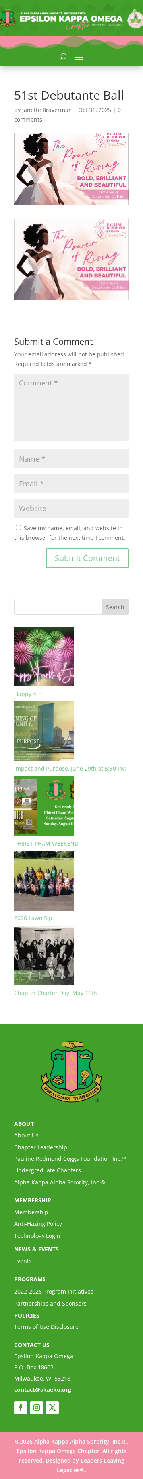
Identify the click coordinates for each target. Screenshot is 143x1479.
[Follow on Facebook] (20, 1407)
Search (115, 607)
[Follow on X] (52, 1407)
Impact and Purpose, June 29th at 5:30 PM (70, 768)
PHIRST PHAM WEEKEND (46, 843)
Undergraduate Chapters (47, 1170)
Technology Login (37, 1235)
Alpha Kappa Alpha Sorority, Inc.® (59, 1182)
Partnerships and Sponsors (50, 1303)
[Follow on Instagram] (36, 1407)
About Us (26, 1135)
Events (23, 1261)
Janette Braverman (47, 110)
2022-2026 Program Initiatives (53, 1291)
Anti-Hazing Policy (38, 1223)
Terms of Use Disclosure (46, 1326)
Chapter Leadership (40, 1147)
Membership (31, 1212)
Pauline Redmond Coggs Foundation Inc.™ (70, 1158)
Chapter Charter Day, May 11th (55, 993)
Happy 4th (28, 694)
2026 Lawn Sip (33, 918)
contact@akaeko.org (42, 1389)
